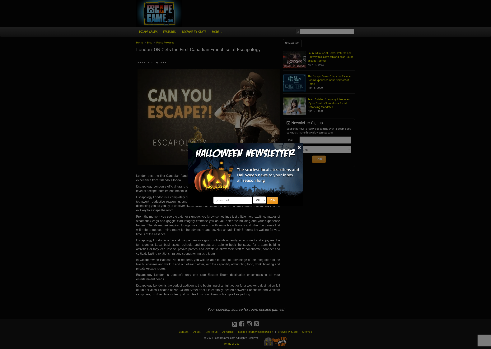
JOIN (272, 200)
